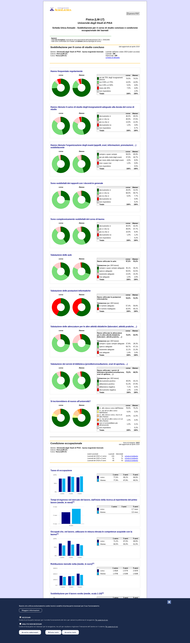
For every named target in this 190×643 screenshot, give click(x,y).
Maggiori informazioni (30, 610)
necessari (26, 617)
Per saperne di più (101, 620)
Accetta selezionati (30, 632)
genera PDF (133, 14)
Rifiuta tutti (53, 632)
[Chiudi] (169, 602)
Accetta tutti (70, 632)
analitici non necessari (32, 624)
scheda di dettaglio (113, 58)
